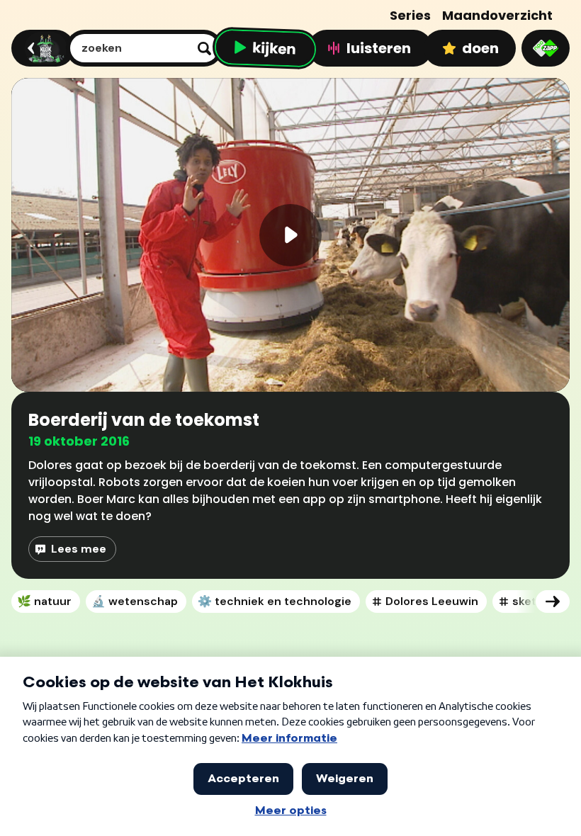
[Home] (40, 48)
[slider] (294, 331)
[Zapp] (545, 48)
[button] (290, 235)
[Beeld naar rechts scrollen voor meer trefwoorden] (553, 601)
